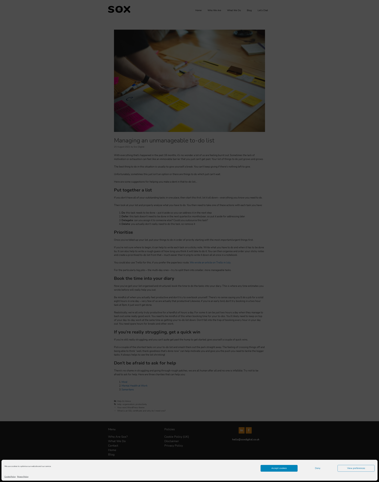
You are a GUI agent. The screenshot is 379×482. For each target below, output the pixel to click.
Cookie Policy (10, 476)
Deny (317, 468)
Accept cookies (279, 468)
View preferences (356, 468)
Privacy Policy (22, 476)
